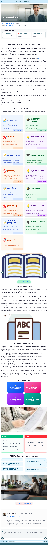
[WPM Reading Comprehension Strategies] (36, 192)
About (14, 543)
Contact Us (17, 543)
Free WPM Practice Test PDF (24, 503)
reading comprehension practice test (13, 104)
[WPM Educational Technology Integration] (36, 157)
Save (45, 541)
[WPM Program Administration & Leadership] (12, 192)
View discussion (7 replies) (9, 535)
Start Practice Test (24, 281)
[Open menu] (46, 1)
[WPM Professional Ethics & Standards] (36, 174)
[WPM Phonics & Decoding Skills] (36, 226)
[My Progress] (44, 1)
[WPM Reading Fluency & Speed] (12, 242)
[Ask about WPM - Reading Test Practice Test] (2, 538)
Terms (33, 543)
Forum (26, 543)
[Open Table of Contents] (2, 272)
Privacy (29, 543)
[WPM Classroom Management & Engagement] (36, 123)
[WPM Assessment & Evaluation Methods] (12, 123)
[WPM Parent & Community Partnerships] (12, 174)
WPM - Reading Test (10, 23)
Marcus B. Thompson (9, 25)
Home (3, 23)
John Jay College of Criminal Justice (14, 516)
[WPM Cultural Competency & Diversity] (12, 141)
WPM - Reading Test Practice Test (22, 1)
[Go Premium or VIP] (42, 1)
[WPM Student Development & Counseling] (12, 226)
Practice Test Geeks (4, 543)
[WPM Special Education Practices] (36, 209)
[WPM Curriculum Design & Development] (36, 141)
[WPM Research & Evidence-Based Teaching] (12, 209)
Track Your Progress (4, 541)
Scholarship (22, 543)
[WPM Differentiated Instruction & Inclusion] (12, 157)
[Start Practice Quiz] (45, 272)
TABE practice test (35, 312)
